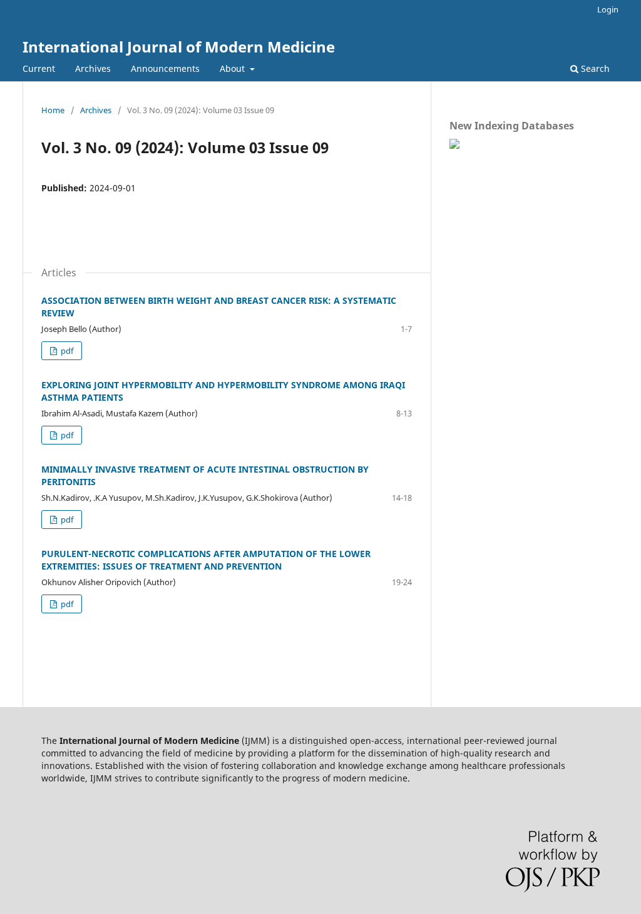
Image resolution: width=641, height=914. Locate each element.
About (233, 68)
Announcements (165, 68)
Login (607, 9)
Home (52, 110)
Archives (93, 68)
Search (594, 68)
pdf (66, 350)
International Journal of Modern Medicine (179, 46)
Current (39, 68)
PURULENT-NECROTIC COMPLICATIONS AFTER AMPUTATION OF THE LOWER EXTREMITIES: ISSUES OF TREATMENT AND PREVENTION (206, 560)
